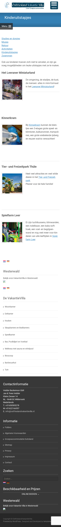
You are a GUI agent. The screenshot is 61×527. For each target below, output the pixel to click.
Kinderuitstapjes (10, 52)
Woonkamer (10, 307)
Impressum (10, 456)
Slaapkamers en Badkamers (17, 328)
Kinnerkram (34, 125)
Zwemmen (7, 55)
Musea (5, 42)
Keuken (8, 321)
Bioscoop (9, 356)
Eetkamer (9, 314)
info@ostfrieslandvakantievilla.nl (20, 411)
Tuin (7, 370)
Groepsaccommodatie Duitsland (19, 439)
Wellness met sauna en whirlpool (19, 349)
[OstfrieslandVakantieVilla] (22, 5)
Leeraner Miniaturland (43, 86)
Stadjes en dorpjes (11, 38)
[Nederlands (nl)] (4, 261)
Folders (8, 427)
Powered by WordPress (12, 521)
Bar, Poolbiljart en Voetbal (16, 342)
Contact (8, 462)
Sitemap (8, 445)
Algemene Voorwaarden (15, 433)
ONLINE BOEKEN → (30, 494)
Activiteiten (7, 49)
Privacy (8, 451)
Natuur (5, 45)
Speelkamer (10, 335)
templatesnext (49, 521)
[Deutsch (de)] (8, 261)
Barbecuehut (10, 363)
